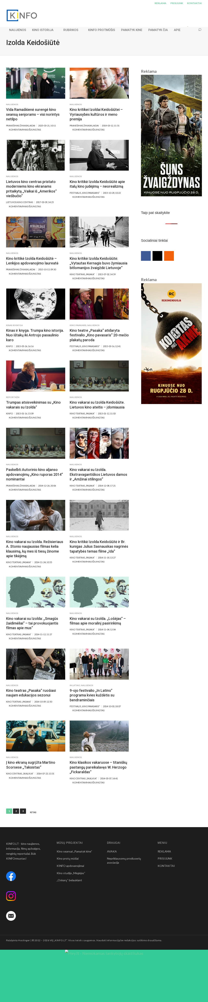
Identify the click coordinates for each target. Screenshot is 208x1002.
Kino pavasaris (78, 325)
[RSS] (169, 256)
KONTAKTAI (194, 3)
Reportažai (13, 397)
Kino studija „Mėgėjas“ (71, 873)
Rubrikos (70, 30)
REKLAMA (160, 3)
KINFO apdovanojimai (70, 865)
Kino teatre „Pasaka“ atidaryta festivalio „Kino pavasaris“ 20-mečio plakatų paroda (99, 335)
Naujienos (12, 104)
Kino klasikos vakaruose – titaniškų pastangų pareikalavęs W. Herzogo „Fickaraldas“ (98, 767)
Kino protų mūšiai (68, 858)
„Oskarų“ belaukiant (69, 880)
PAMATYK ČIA (158, 30)
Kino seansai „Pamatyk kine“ (74, 851)
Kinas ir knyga (14, 325)
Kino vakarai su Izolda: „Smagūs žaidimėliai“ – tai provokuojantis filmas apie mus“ (32, 623)
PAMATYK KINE (131, 30)
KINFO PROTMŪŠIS (101, 30)
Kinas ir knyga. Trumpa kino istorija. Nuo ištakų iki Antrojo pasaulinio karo (35, 335)
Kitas (33, 812)
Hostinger (24, 940)
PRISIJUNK (176, 3)
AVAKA (112, 851)
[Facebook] (146, 256)
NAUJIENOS (17, 30)
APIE (177, 30)
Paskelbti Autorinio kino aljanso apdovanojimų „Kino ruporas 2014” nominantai (34, 474)
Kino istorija (42, 30)
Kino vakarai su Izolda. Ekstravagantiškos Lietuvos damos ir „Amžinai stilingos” (98, 474)
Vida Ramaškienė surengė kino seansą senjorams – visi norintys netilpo (33, 114)
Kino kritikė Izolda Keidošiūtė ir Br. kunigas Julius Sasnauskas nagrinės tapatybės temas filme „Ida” (99, 546)
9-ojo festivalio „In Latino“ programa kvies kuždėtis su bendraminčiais (92, 695)
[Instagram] (157, 256)
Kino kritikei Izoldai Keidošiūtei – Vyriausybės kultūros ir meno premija (96, 114)
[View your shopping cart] (192, 30)
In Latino (75, 685)
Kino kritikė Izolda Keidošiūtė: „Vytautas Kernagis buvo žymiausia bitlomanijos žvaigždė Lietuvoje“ (98, 263)
